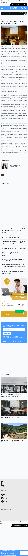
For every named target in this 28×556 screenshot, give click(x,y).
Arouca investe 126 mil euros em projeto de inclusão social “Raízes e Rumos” (14, 236)
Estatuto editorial (5, 511)
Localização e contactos (6, 509)
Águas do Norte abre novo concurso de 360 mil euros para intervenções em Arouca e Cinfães (14, 230)
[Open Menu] (2, 8)
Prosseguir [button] (23, 552)
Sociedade (19, 19)
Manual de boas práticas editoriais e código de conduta (12, 514)
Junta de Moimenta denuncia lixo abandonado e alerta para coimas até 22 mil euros (14, 253)
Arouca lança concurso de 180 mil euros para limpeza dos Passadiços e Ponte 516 (14, 242)
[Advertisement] (14, 208)
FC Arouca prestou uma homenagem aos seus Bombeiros (13, 272)
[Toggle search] (25, 8)
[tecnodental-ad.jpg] (14, 13)
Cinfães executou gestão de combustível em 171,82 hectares (13, 259)
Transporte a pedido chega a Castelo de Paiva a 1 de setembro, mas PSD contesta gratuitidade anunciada (13, 266)
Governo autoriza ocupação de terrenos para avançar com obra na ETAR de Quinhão (14, 247)
